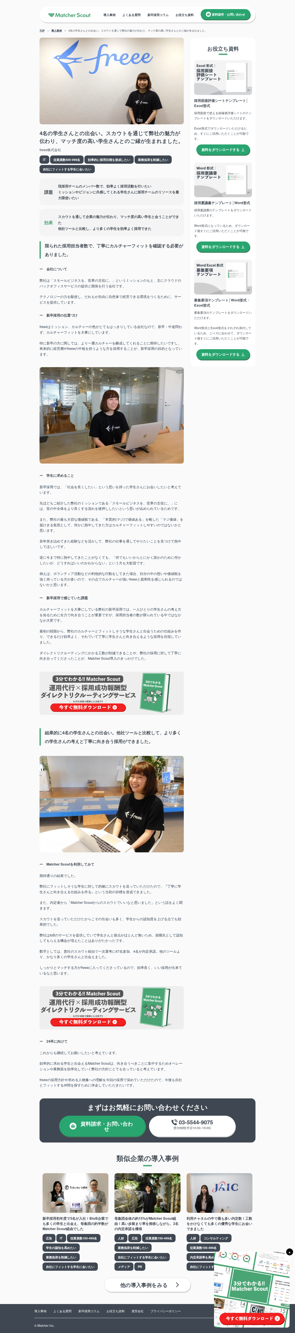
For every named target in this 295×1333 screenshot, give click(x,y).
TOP (42, 30)
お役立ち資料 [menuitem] (115, 1311)
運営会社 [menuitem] (138, 1311)
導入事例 (109, 15)
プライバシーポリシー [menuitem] (166, 1311)
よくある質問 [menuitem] (62, 1311)
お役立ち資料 (185, 15)
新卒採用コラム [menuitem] (89, 1311)
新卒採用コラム (158, 15)
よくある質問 (131, 15)
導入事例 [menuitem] (40, 1311)
